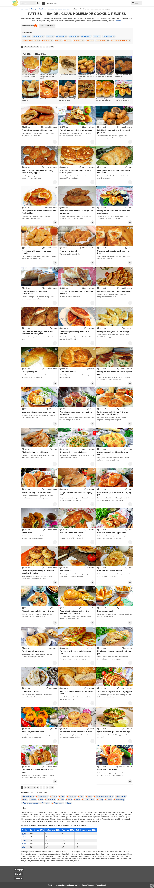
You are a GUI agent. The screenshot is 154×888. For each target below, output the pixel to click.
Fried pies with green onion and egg (113, 331)
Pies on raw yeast (105, 611)
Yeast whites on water (107, 770)
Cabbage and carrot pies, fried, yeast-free (114, 252)
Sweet (90, 40)
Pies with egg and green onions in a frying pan (76, 413)
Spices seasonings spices (104, 796)
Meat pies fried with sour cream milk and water (113, 171)
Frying (101, 799)
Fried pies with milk (68, 251)
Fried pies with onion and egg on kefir (114, 291)
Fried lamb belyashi (68, 372)
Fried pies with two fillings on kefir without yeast (75, 171)
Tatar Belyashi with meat (33, 732)
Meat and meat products (120, 40)
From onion (45, 803)
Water (70, 799)
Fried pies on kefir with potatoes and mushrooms (113, 212)
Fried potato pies (29, 372)
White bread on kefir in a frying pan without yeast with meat (113, 413)
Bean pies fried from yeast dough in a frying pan (76, 212)
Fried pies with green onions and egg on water (76, 292)
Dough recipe (61, 36)
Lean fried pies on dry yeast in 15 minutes (74, 332)
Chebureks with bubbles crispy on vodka (112, 453)
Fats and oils (121, 796)
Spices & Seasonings (31, 40)
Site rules (18, 874)
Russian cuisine (89, 799)
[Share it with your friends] (152, 886)
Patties (109, 799)
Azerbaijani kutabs (30, 691)
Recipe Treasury (52, 3)
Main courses (38, 36)
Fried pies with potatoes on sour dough (36, 252)
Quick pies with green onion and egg (113, 732)
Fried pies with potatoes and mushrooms (34, 292)
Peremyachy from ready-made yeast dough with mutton (38, 572)
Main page (19, 870)
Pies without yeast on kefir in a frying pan (114, 493)
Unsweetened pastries (30, 803)
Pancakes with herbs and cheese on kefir (75, 652)
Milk (23, 847)
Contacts (18, 878)
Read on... (118, 21)
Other (25, 799)
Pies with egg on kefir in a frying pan (38, 611)
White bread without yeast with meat (76, 732)
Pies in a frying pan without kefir (36, 492)
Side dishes (74, 36)
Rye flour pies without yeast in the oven (37, 771)
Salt (41, 799)
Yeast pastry (120, 799)
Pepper (33, 799)
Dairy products (102, 40)
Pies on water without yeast (109, 571)
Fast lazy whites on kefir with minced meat (76, 692)
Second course (43, 796)
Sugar (69, 803)
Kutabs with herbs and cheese (73, 452)
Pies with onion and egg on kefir (111, 533)
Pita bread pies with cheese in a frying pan (114, 652)
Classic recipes (109, 36)
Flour (58, 40)
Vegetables (78, 40)
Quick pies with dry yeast (33, 651)
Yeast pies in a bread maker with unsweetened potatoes (74, 612)
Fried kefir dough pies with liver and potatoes (113, 131)
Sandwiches (86, 36)
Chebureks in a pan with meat (35, 452)
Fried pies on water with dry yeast (37, 130)
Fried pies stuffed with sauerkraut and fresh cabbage (39, 212)
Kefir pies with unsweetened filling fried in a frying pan (37, 171)
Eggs (67, 40)
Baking (26, 36)
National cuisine (28, 796)
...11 (51, 47)
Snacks (50, 36)
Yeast (78, 799)
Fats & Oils (47, 40)
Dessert (96, 36)
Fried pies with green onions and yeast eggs (114, 373)
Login (137, 3)
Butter (62, 799)
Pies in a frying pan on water (72, 533)
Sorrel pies (27, 533)
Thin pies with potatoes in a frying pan (114, 691)
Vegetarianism (58, 803)
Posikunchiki (65, 571)
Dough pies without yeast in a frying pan (76, 493)
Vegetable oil (51, 799)
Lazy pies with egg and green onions (38, 412)
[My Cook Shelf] (15, 3)
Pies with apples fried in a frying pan (76, 130)
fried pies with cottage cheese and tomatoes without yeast (37, 332)
